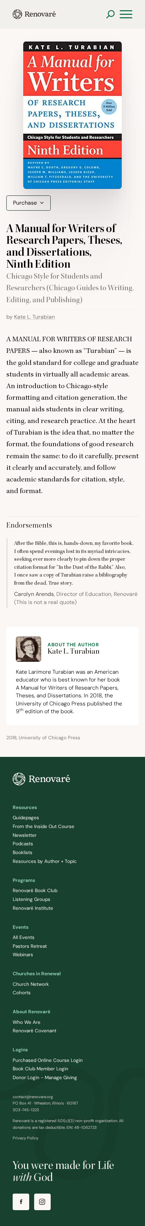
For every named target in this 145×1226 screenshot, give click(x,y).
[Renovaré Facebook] (21, 1202)
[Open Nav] (126, 14)
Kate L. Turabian (34, 316)
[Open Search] (110, 14)
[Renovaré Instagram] (42, 1202)
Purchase (25, 202)
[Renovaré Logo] (34, 14)
